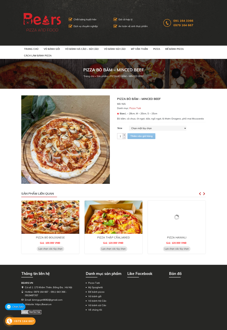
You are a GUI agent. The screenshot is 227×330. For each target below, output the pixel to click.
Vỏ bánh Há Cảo (97, 300)
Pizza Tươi (135, 108)
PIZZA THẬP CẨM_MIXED (50, 237)
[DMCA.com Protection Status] (31, 311)
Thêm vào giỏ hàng (141, 136)
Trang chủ (31, 48)
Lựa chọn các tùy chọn (50, 248)
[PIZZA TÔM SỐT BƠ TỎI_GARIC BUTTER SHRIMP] (177, 217)
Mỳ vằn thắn (139, 48)
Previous (200, 193)
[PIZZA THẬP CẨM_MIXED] (50, 217)
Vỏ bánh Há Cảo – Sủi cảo (82, 48)
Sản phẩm (102, 76)
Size (119, 128)
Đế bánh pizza (174, 48)
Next (204, 193)
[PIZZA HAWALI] (113, 217)
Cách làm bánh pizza (38, 55)
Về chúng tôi (95, 309)
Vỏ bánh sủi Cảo (115, 48)
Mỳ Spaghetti (95, 287)
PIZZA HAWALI (113, 237)
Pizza (156, 48)
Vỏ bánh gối (52, 48)
